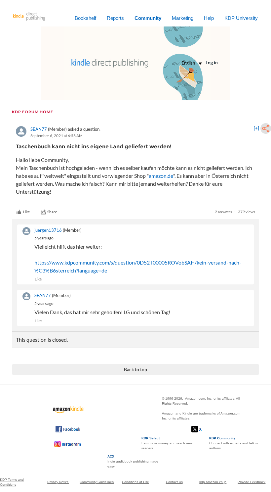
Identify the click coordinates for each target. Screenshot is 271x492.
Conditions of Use (135, 482)
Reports (115, 18)
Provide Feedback (251, 482)
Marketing (182, 18)
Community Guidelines (97, 482)
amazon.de (161, 175)
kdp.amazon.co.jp (212, 482)
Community (148, 18)
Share (52, 211)
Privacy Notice (58, 482)
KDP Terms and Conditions (12, 482)
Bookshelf (85, 18)
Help (209, 18)
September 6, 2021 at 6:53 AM (56, 135)
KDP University (241, 18)
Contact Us (174, 482)
